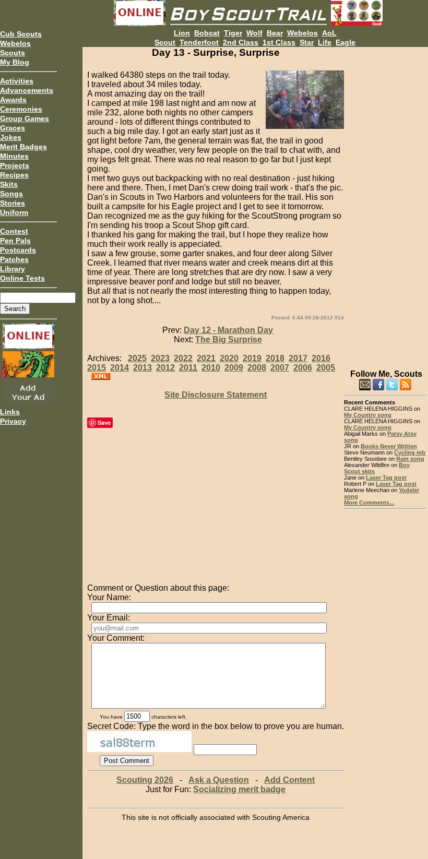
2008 (256, 367)
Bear (275, 33)
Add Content (289, 780)
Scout (164, 42)
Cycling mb (409, 452)
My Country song (367, 415)
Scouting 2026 (144, 780)
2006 (302, 367)
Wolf (254, 33)
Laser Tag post (386, 477)
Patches (14, 259)
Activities (16, 81)
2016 (321, 358)
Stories (12, 203)
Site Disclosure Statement (215, 394)
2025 (137, 358)
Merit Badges (23, 146)
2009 (233, 367)
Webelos (15, 43)
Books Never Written (389, 446)
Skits (9, 184)
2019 (252, 358)
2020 (229, 358)
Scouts (12, 53)
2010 (210, 367)
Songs (11, 193)
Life (324, 42)
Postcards (18, 250)
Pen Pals (15, 240)
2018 (275, 358)
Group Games (24, 118)
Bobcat (207, 33)
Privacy (13, 421)
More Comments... (369, 502)
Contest (14, 231)
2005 (325, 367)
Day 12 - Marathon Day (228, 330)
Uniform (14, 212)
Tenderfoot (199, 42)
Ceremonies (21, 109)
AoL (329, 33)
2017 (298, 358)
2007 (279, 367)
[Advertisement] (385, 203)
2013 (142, 367)
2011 (188, 367)
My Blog (14, 62)
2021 (206, 358)
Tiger (233, 33)
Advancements (26, 90)
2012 (165, 367)
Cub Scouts (21, 34)
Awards (13, 100)
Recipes (14, 175)
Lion (182, 33)
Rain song (410, 459)
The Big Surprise (228, 339)
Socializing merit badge (239, 789)
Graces (12, 128)
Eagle (345, 42)
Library (12, 269)
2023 (160, 358)
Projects (14, 165)
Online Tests (22, 278)
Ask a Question (218, 780)
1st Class (279, 42)
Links (10, 412)
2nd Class (240, 42)
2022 (183, 358)
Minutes (14, 156)
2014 (119, 367)
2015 (96, 367)
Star (307, 42)
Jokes (10, 137)
